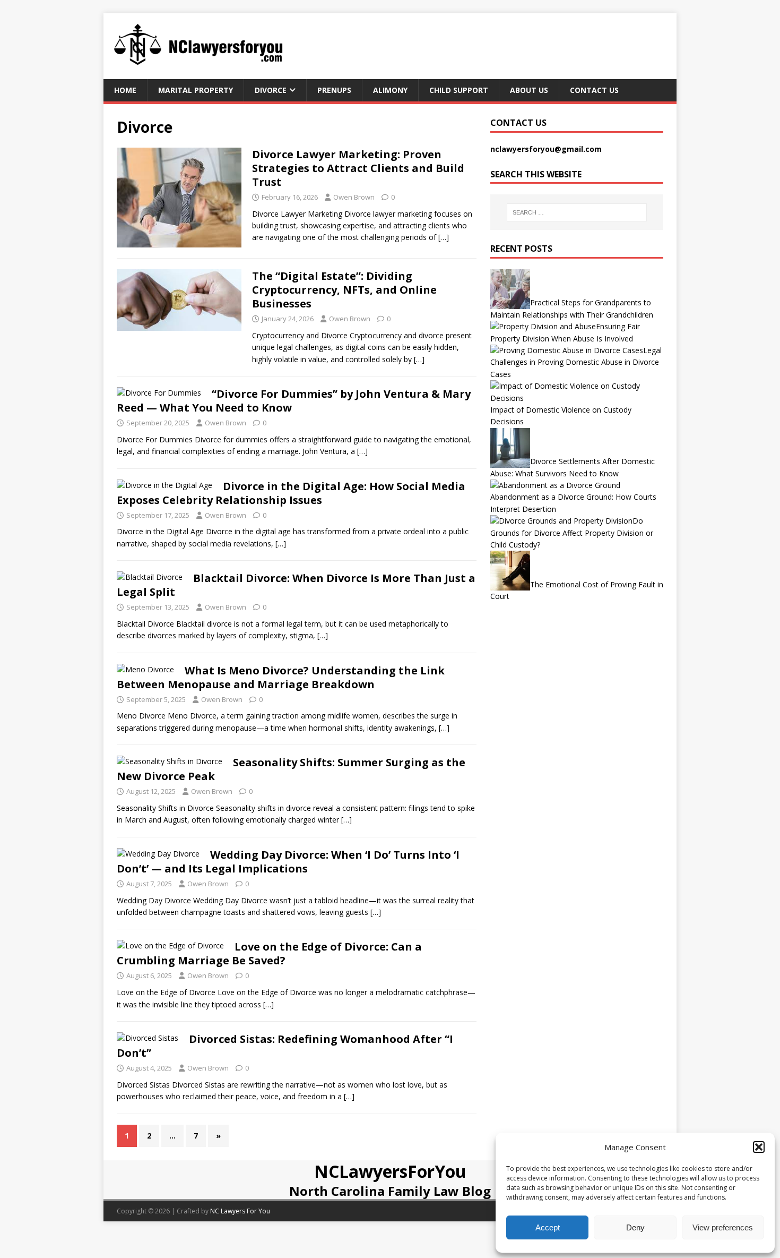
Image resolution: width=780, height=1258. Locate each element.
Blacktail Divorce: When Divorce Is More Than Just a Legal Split (296, 585)
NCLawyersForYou (390, 1171)
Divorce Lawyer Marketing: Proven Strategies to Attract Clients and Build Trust (358, 168)
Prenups (334, 90)
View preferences (722, 1227)
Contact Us (594, 90)
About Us (529, 90)
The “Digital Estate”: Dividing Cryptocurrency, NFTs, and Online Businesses (344, 290)
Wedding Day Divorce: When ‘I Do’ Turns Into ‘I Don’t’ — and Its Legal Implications (288, 862)
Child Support (458, 90)
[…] (443, 237)
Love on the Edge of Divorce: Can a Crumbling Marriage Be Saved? (269, 953)
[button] (758, 1147)
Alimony (390, 90)
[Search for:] (577, 212)
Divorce (271, 90)
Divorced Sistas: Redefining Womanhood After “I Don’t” (285, 1046)
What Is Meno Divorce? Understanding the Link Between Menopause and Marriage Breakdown (281, 677)
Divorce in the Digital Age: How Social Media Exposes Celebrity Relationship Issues (291, 493)
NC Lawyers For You (240, 1211)
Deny (635, 1227)
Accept (547, 1227)
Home (125, 90)
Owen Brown (354, 197)
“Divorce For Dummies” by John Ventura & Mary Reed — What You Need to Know (294, 401)
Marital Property (195, 90)
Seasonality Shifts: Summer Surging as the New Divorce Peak (291, 769)
